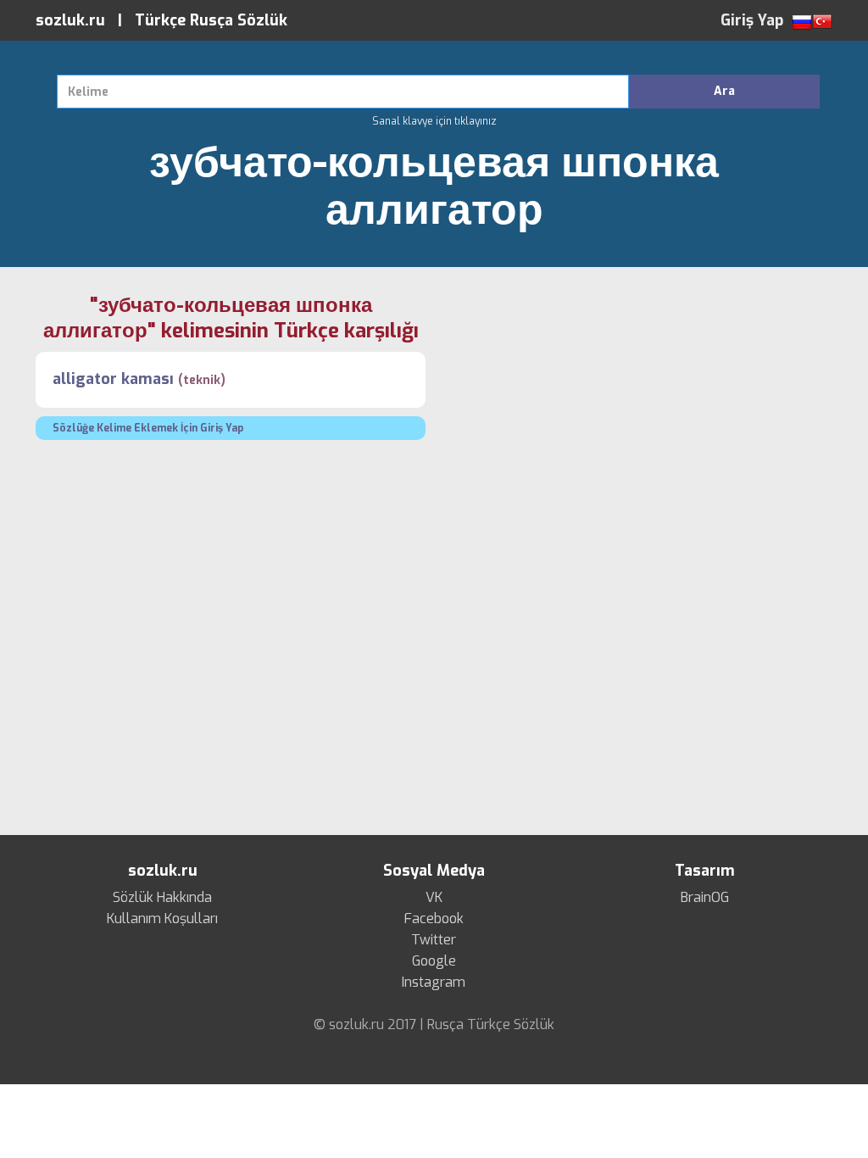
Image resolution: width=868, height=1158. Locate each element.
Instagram (433, 982)
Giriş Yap (752, 20)
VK (434, 897)
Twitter (433, 940)
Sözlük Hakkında (162, 897)
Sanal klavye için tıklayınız (434, 121)
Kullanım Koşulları (162, 918)
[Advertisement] (637, 411)
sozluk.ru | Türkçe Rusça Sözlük (161, 20)
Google (434, 961)
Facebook (434, 918)
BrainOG (705, 897)
